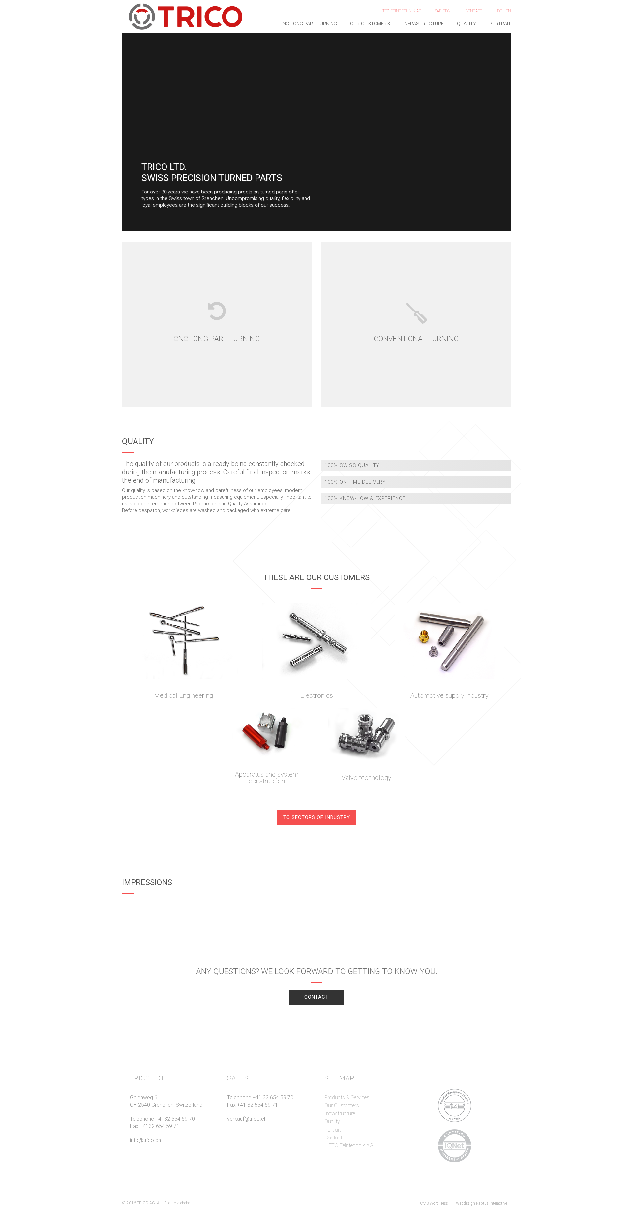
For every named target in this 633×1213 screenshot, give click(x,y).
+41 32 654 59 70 (273, 1097)
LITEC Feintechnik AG (400, 11)
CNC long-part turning (308, 24)
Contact (474, 11)
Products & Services (346, 1097)
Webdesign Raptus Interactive (481, 1203)
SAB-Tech (444, 11)
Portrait (500, 24)
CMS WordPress (434, 1203)
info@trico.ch (145, 1140)
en (508, 11)
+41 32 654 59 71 (257, 1105)
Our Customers (370, 24)
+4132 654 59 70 (175, 1119)
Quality (466, 24)
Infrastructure (423, 24)
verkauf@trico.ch (247, 1119)
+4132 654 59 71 (159, 1126)
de (499, 11)
